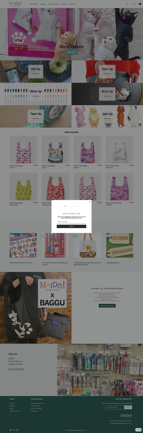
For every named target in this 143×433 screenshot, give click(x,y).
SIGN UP (71, 226)
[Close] (90, 202)
